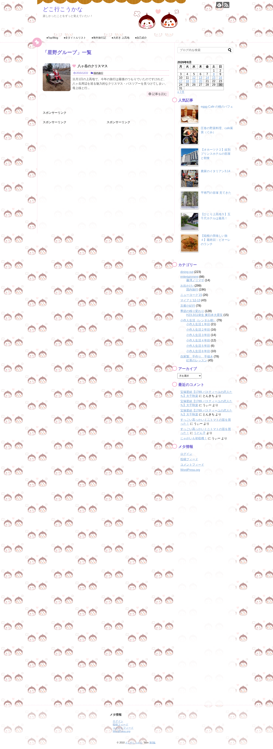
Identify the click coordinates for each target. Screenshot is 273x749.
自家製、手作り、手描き (196, 356)
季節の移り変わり (192, 311)
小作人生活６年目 (198, 351)
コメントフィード (192, 464)
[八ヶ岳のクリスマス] (57, 77)
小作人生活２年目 (198, 329)
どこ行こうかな (63, 9)
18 (187, 81)
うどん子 (200, 433)
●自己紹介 (141, 37)
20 (200, 81)
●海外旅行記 (99, 37)
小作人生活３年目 (198, 335)
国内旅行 (98, 73)
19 (194, 81)
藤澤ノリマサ (195, 280)
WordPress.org (190, 469)
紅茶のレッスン (196, 360)
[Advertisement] (70, 147)
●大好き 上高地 (120, 37)
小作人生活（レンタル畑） (198, 320)
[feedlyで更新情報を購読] (219, 5)
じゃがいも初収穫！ (193, 438)
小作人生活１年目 (198, 324)
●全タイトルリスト (75, 37)
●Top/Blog (52, 37)
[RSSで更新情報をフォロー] (226, 5)
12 (194, 77)
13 (200, 77)
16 (220, 77)
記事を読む (159, 94)
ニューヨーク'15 (191, 294)
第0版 (152, 742)
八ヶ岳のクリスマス (93, 66)
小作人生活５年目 (198, 345)
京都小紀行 (187, 305)
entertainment (189, 276)
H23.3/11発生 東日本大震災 (204, 315)
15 (213, 77)
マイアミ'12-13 (190, 300)
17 (180, 81)
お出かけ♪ (187, 285)
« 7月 (180, 92)
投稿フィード (189, 459)
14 (207, 77)
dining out (186, 271)
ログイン (186, 453)
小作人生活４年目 (198, 340)
